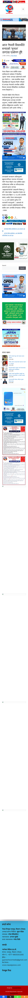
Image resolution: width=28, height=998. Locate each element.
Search (4, 265)
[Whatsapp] (9, 217)
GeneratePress (14, 993)
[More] (12, 217)
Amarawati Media (16, 987)
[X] (6, 217)
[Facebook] (3, 217)
